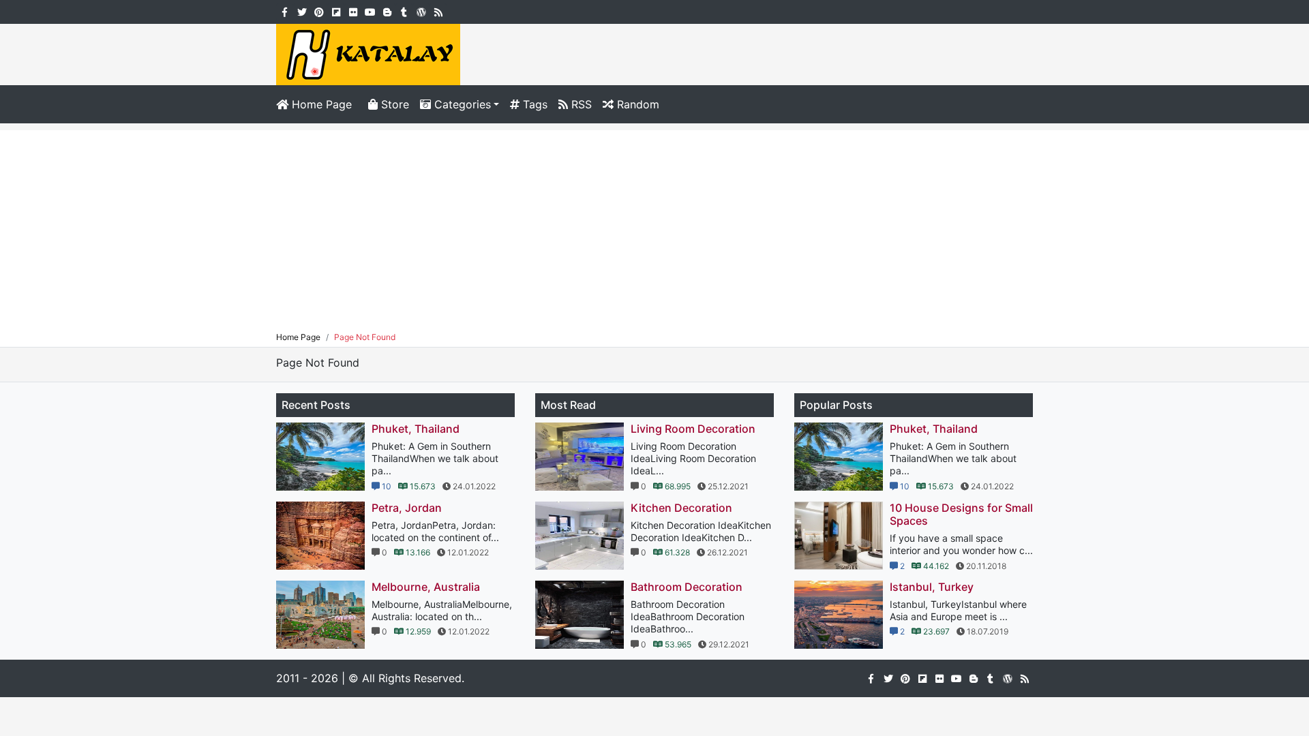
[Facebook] (284, 11)
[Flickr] (352, 11)
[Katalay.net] (368, 53)
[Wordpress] (421, 11)
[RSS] (438, 11)
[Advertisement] (654, 225)
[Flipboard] (335, 11)
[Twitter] (301, 11)
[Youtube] (369, 11)
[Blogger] (386, 11)
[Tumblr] (403, 11)
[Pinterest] (318, 11)
